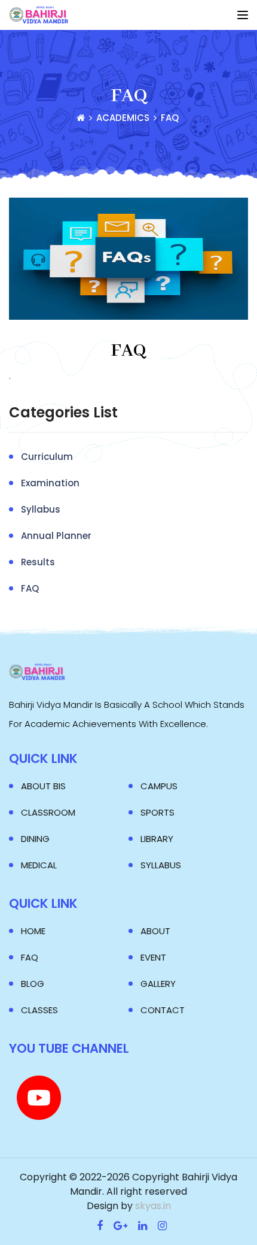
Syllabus (40, 509)
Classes (39, 1010)
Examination (50, 483)
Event (153, 957)
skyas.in (153, 1206)
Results (38, 562)
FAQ (128, 351)
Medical (39, 865)
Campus (159, 786)
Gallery (158, 983)
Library (156, 838)
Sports (157, 812)
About (155, 931)
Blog (32, 983)
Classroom (48, 812)
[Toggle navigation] (242, 15)
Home (33, 931)
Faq (29, 957)
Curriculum (47, 456)
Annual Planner (56, 535)
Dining (35, 838)
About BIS (43, 786)
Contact (162, 1010)
